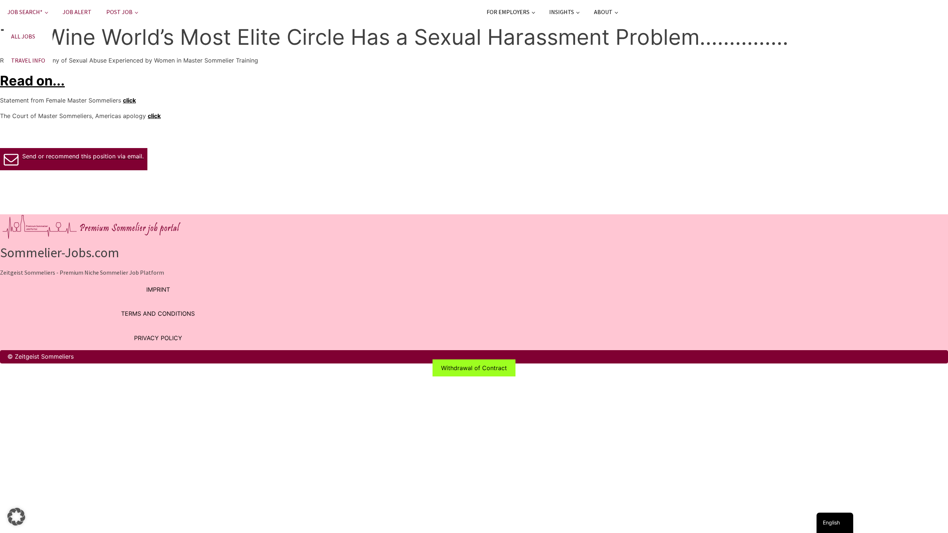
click (129, 100)
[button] (16, 516)
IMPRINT (158, 289)
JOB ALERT (77, 12)
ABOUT (603, 12)
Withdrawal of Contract (474, 368)
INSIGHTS (561, 12)
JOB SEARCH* (25, 12)
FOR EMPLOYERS (508, 12)
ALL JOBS (23, 36)
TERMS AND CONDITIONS (158, 313)
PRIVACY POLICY (158, 338)
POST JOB (119, 12)
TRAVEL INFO (28, 60)
